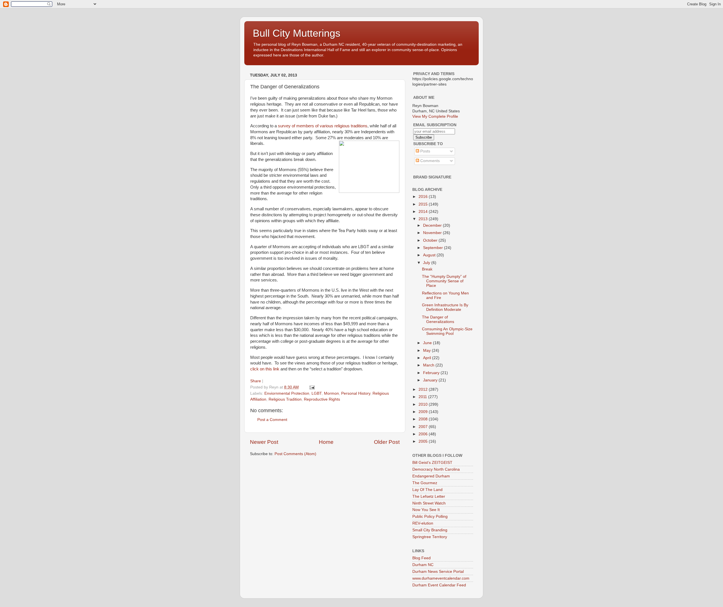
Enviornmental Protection (286, 393)
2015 (424, 204)
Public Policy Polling (430, 516)
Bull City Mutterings (296, 33)
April (427, 358)
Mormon (331, 393)
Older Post (387, 442)
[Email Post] (312, 387)
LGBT (317, 393)
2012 (424, 389)
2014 (424, 211)
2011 (423, 397)
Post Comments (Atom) (295, 454)
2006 (424, 434)
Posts (424, 151)
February (432, 373)
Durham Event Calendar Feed (439, 585)
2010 (424, 404)
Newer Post (264, 442)
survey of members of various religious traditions (322, 126)
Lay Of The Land (427, 490)
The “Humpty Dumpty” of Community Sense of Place (444, 281)
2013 (424, 219)
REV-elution (422, 523)
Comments (429, 161)
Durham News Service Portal (438, 571)
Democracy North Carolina (436, 469)
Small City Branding (429, 530)
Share (255, 381)
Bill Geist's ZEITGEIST (432, 462)
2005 (424, 441)
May (427, 350)
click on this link (264, 369)
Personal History (355, 393)
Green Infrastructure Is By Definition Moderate (445, 307)
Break (427, 269)
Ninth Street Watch (429, 503)
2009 (424, 412)
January (431, 380)
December (433, 225)
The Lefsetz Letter (428, 496)
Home (326, 442)
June (428, 343)
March (429, 365)
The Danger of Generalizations (438, 319)
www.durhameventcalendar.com (440, 578)
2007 (424, 427)
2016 (424, 197)
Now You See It (426, 510)
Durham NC (423, 565)
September (433, 248)
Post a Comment (272, 420)
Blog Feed (421, 558)
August (430, 255)
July (427, 263)
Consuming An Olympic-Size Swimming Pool (447, 331)
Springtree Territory (429, 537)
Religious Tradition (285, 399)
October (431, 240)
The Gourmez (424, 483)
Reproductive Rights (322, 399)
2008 (424, 419)
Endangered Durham (431, 476)
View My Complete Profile (435, 116)
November (433, 233)
